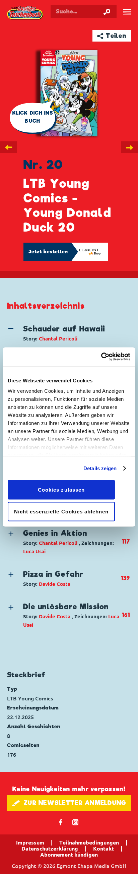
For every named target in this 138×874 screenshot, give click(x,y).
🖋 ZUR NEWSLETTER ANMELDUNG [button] (69, 802)
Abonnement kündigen (69, 855)
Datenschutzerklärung (49, 849)
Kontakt (103, 849)
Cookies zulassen (61, 489)
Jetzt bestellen (48, 251)
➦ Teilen (111, 35)
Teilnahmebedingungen (89, 842)
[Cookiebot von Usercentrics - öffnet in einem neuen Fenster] (101, 357)
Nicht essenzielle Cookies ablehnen (61, 511)
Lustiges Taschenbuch (25, 13)
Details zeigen (100, 468)
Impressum (30, 842)
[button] (64, 333)
